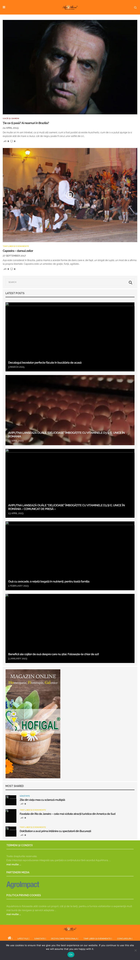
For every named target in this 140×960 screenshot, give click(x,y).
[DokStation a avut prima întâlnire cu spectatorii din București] (10, 831)
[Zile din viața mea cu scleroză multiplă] (10, 800)
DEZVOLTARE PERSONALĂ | (64, 938)
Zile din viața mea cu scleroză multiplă (42, 799)
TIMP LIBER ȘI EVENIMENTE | (97, 938)
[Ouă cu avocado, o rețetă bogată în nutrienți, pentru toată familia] (70, 555)
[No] (135, 950)
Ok (71, 954)
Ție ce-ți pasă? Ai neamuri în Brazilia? (26, 123)
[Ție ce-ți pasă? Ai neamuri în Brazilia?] (70, 67)
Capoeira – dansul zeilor (18, 250)
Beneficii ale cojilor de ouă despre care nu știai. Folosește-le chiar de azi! (53, 654)
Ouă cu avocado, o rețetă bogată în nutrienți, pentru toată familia (49, 581)
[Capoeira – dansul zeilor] (70, 195)
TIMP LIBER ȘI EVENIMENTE (16, 246)
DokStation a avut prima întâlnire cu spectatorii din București (55, 831)
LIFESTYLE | (23, 938)
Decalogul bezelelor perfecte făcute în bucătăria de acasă (44, 362)
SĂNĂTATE (25, 796)
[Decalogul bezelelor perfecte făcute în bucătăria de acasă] (70, 336)
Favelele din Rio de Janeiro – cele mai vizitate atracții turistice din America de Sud (67, 813)
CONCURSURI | (124, 938)
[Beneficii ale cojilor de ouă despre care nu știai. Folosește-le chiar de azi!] (70, 628)
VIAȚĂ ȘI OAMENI (11, 118)
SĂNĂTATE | (40, 938)
